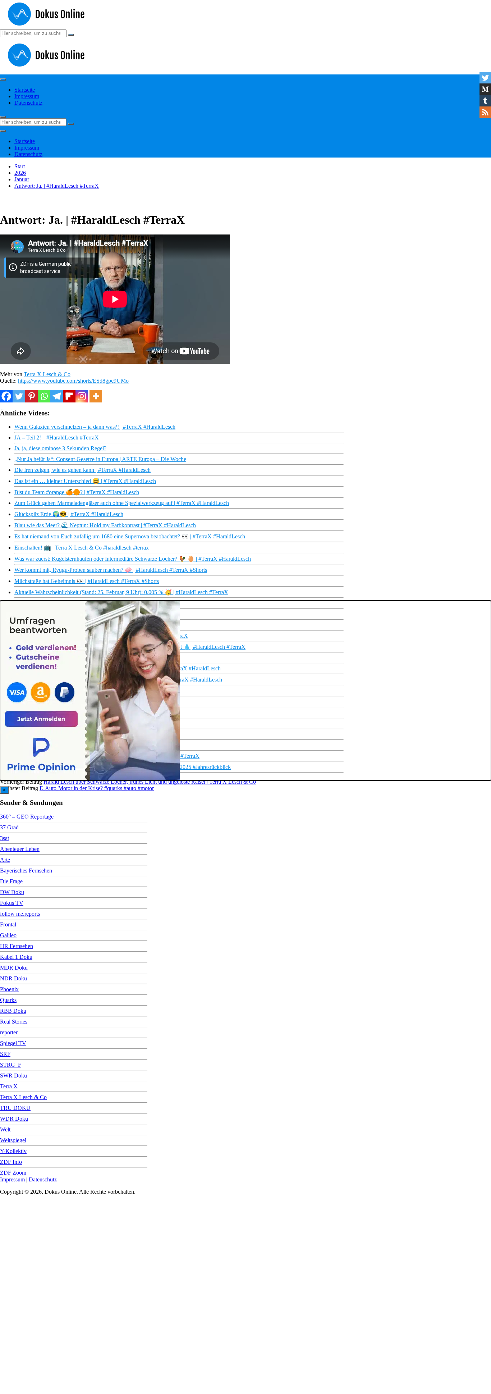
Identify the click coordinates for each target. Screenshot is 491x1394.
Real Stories (13, 1022)
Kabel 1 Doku (16, 957)
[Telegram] (56, 396)
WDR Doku (14, 1119)
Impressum (26, 96)
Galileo (8, 935)
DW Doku (12, 892)
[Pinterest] (31, 396)
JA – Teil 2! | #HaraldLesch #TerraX (56, 437)
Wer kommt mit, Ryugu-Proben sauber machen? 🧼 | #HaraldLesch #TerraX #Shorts (110, 570)
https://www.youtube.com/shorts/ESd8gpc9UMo (73, 381)
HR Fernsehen (16, 946)
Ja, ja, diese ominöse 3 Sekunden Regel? (60, 448)
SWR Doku (13, 1075)
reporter (9, 1032)
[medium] (485, 89)
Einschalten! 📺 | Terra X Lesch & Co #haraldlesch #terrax (81, 548)
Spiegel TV (13, 1043)
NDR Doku (13, 978)
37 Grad (9, 827)
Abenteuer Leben (20, 849)
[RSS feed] (485, 112)
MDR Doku (14, 968)
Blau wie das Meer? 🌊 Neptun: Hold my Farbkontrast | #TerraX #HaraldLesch (105, 525)
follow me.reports (20, 914)
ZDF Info (11, 1162)
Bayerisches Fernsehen (26, 870)
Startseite (24, 90)
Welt (5, 1129)
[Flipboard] (69, 396)
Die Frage (11, 881)
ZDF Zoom (13, 1173)
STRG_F (10, 1065)
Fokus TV (11, 903)
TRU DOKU (15, 1108)
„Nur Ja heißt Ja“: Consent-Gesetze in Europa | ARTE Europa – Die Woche (100, 459)
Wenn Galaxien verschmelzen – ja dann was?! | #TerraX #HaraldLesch (94, 427)
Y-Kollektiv (13, 1151)
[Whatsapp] (44, 396)
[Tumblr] (485, 100)
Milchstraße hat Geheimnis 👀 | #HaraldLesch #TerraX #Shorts (86, 581)
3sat (4, 838)
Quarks (8, 1000)
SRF (5, 1054)
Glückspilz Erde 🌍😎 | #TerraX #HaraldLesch (68, 514)
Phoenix (9, 989)
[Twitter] (19, 396)
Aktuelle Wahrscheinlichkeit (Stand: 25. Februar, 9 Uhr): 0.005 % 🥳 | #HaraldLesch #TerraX (121, 592)
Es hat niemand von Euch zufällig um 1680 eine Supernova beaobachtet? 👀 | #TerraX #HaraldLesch (129, 536)
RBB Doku (13, 1011)
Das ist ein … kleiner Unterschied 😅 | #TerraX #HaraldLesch (85, 481)
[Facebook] (6, 396)
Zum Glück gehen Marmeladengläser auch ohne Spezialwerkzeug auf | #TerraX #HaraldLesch (121, 503)
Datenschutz (28, 103)
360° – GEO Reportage (27, 817)
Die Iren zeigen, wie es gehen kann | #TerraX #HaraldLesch (82, 470)
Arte (5, 860)
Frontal (8, 924)
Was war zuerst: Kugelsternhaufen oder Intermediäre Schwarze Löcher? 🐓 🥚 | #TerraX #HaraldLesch (132, 559)
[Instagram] (81, 396)
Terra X (9, 1086)
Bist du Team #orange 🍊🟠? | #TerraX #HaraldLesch (76, 492)
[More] (96, 396)
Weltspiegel (13, 1140)
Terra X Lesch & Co (47, 374)
